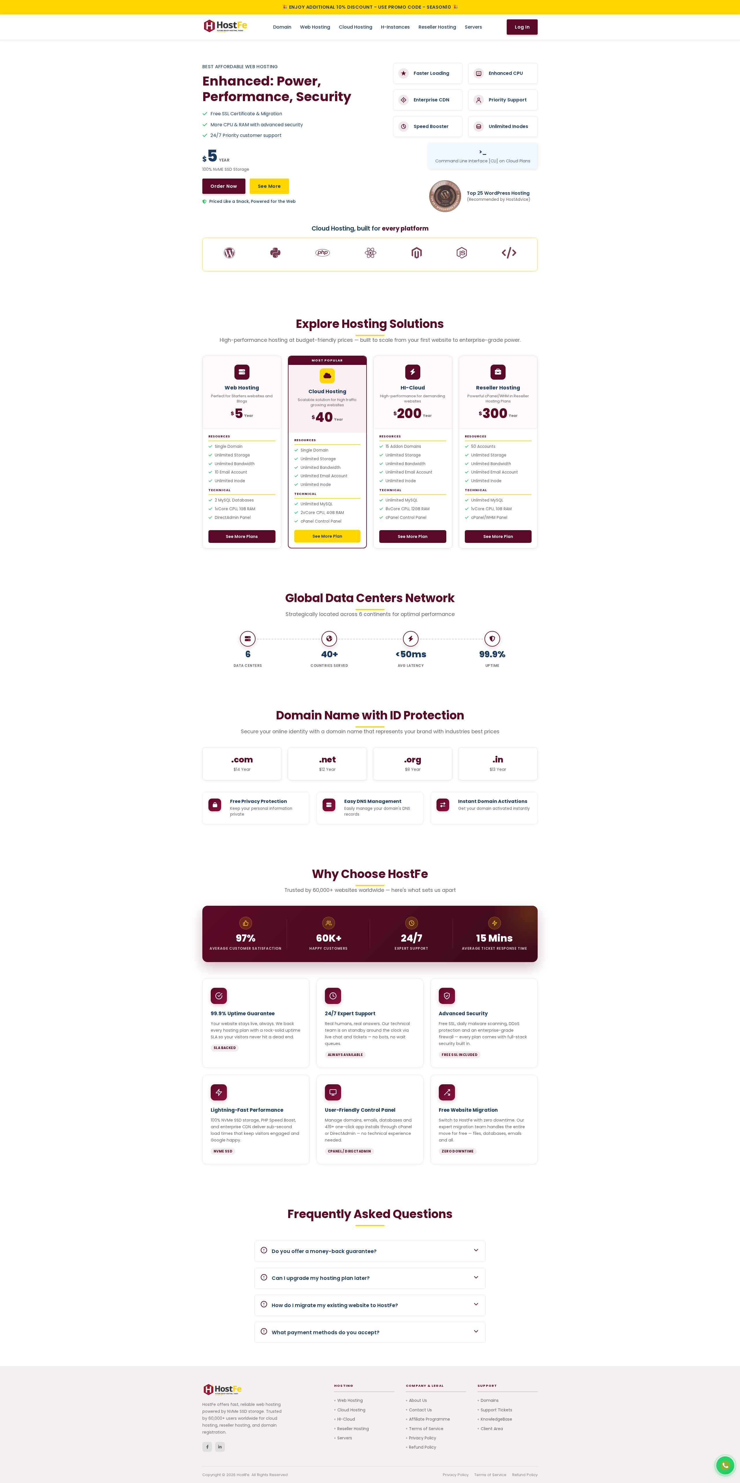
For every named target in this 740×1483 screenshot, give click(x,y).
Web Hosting (315, 27)
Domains (490, 1400)
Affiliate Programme (429, 1419)
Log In (522, 27)
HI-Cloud (346, 1419)
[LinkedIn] (220, 1447)
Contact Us (420, 1410)
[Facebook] (207, 1447)
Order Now (223, 186)
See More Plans (242, 536)
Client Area (492, 1429)
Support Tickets (496, 1410)
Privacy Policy (422, 1438)
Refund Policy (422, 1447)
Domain (282, 27)
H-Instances (395, 27)
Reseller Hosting (437, 27)
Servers (473, 27)
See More (269, 186)
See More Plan (327, 536)
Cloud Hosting (355, 27)
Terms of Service (426, 1429)
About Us (418, 1400)
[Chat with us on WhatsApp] (725, 1465)
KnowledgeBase (496, 1419)
